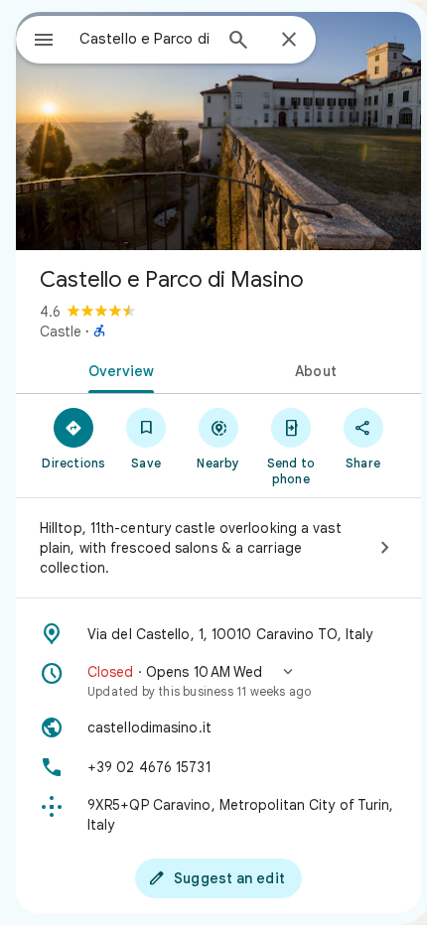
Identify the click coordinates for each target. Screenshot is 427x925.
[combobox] (145, 39)
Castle (60, 331)
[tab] (117, 369)
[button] (218, 681)
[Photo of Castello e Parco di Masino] (218, 131)
